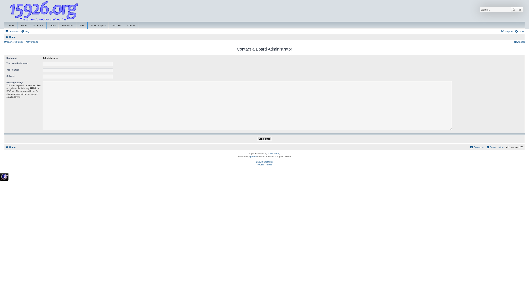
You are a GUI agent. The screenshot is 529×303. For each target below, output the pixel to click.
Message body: (14, 82)
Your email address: (17, 63)
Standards (38, 25)
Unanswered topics (14, 42)
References (67, 25)
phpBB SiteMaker (264, 162)
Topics (53, 25)
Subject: (10, 76)
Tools (81, 25)
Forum (24, 25)
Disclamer (116, 25)
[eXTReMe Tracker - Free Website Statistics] (4, 177)
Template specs (98, 25)
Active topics (32, 42)
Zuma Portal (273, 153)
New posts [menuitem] (519, 42)
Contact (131, 25)
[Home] (44, 11)
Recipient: (12, 58)
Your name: (12, 69)
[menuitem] (25, 31)
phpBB (253, 156)
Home (11, 25)
